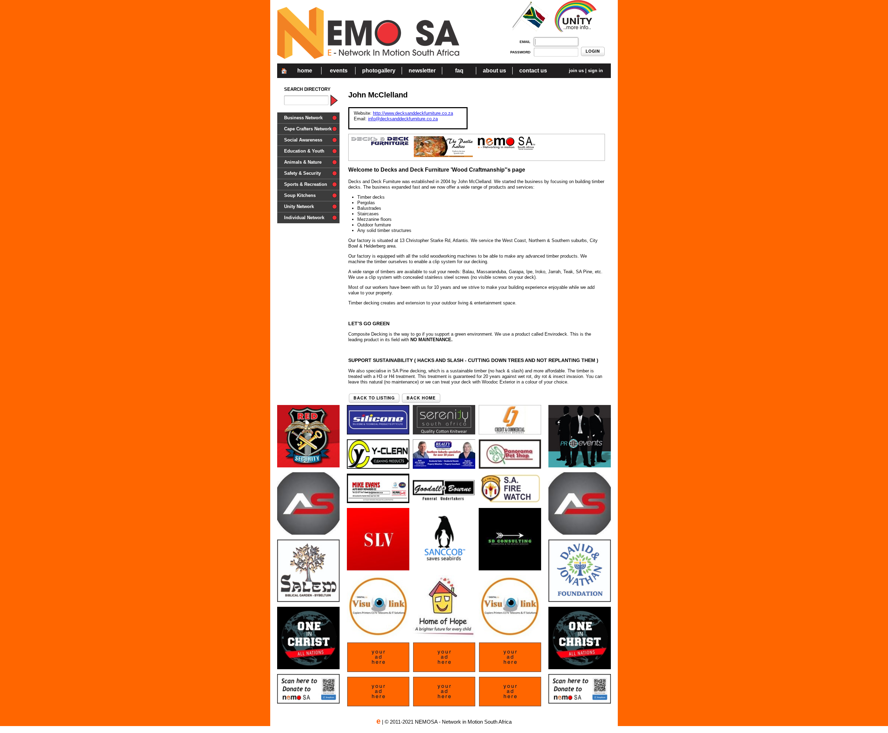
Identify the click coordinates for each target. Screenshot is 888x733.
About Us (494, 71)
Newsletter (422, 71)
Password (520, 52)
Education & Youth (304, 151)
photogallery (378, 71)
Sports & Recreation (305, 184)
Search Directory (307, 89)
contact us (533, 71)
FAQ (459, 71)
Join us (576, 70)
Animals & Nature (303, 162)
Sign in (595, 70)
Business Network (303, 117)
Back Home (443, 400)
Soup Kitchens (300, 195)
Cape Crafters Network (308, 128)
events (339, 71)
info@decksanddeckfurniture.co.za (403, 118)
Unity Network (299, 206)
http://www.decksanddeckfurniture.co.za (413, 113)
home (304, 71)
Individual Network (304, 217)
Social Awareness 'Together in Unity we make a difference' (308, 141)
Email (525, 42)
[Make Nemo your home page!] (284, 75)
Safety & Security (302, 173)
